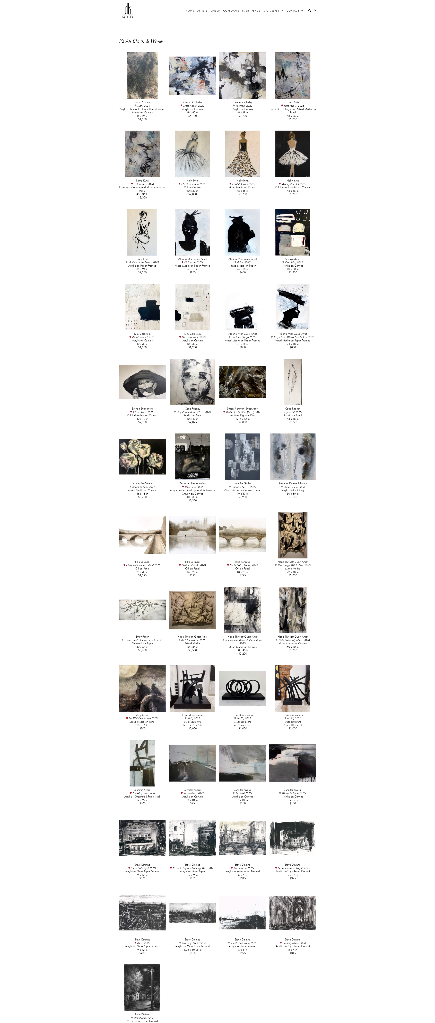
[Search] (309, 10)
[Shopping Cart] (315, 10)
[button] (273, 10)
